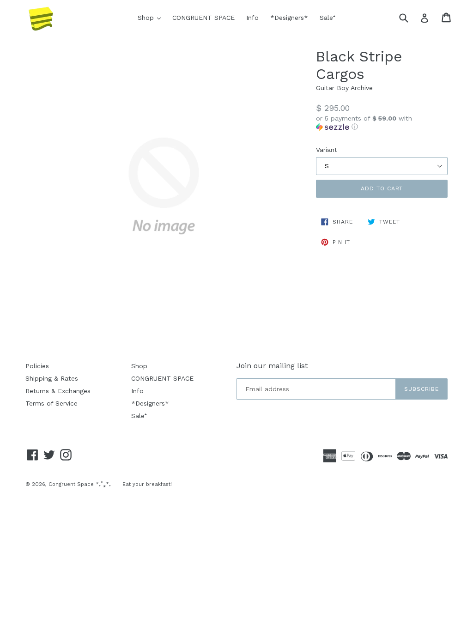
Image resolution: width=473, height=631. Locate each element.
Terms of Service (51, 403)
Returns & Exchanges (58, 390)
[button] (382, 122)
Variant (326, 149)
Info (252, 17)
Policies (37, 366)
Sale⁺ (327, 17)
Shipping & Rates (51, 378)
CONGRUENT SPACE (203, 17)
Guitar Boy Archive (344, 87)
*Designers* (289, 17)
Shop (151, 17)
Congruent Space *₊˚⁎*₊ (80, 484)
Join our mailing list (272, 365)
